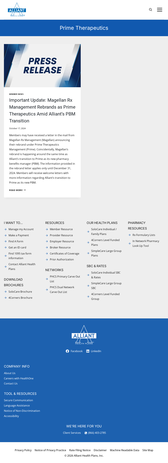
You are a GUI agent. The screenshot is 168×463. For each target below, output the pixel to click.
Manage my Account (21, 229)
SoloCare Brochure (20, 291)
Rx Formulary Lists (144, 235)
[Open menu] (159, 10)
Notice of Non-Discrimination (22, 411)
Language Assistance (17, 405)
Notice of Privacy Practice (50, 450)
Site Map (147, 450)
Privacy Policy (23, 450)
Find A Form (16, 241)
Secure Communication (18, 400)
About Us (9, 373)
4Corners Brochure (20, 298)
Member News (16, 94)
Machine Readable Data (124, 450)
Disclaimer (100, 450)
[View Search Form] (150, 9)
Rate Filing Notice (80, 450)
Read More (17, 190)
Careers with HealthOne (18, 378)
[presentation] (42, 65)
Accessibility (11, 416)
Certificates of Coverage (64, 253)
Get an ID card (17, 247)
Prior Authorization (62, 259)
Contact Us (11, 383)
